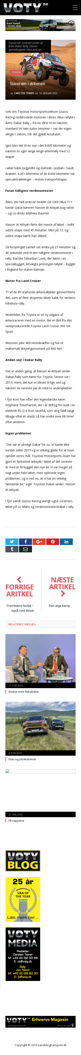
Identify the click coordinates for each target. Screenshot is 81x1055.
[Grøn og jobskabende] (40, 728)
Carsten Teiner (24, 93)
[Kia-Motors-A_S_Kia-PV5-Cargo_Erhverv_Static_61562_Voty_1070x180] (40, 30)
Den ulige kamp (59, 606)
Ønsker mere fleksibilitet (23, 691)
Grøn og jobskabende (22, 759)
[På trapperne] (40, 792)
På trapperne (16, 820)
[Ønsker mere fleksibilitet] (40, 660)
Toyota (16, 72)
